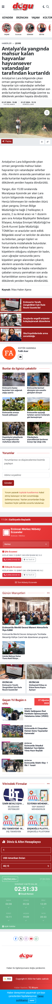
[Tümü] (48, 783)
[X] (21, 938)
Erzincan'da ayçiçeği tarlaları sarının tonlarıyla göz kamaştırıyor (38, 414)
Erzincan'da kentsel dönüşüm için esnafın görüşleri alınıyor (36, 390)
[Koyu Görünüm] (44, 7)
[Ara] (47, 7)
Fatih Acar (23, 351)
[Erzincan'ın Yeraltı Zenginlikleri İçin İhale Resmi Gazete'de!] (12, 671)
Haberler (7, 43)
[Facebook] (15, 938)
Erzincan (7, 682)
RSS (9, 979)
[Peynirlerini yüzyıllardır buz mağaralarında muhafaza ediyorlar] (13, 428)
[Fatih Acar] (9, 352)
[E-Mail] (20, 357)
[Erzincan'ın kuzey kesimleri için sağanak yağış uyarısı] (13, 379)
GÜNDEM (7, 17)
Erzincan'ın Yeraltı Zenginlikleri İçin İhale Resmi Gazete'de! (12, 687)
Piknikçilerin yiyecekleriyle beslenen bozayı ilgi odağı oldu (37, 439)
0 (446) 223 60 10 (13, 575)
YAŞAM (35, 17)
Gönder (8, 483)
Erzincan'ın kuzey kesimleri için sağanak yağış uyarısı (12, 390)
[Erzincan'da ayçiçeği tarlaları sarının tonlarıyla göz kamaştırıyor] (38, 403)
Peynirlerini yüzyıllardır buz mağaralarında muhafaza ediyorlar (12, 439)
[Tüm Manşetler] (48, 593)
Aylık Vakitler (9, 926)
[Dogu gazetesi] (23, 7)
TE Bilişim (33, 987)
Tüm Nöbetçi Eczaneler (27, 582)
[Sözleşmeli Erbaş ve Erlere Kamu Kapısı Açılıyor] (39, 671)
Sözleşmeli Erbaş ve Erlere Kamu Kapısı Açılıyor (38, 687)
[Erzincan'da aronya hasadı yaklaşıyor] (13, 403)
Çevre (18, 43)
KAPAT (32, 1000)
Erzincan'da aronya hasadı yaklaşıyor (10, 413)
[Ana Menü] (3, 6)
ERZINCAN (22, 17)
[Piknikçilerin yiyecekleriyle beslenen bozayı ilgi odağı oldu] (38, 428)
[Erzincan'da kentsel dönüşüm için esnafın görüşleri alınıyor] (38, 379)
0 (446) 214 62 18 (13, 560)
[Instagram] (26, 938)
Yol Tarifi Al (30, 560)
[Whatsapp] (36, 938)
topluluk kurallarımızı (29, 492)
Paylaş (8, 141)
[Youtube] (31, 938)
